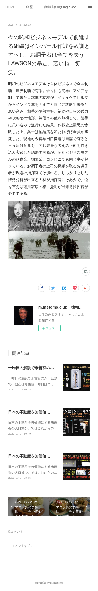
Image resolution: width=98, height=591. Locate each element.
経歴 (29, 6)
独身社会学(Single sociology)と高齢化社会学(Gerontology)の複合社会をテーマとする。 (60, 6)
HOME (10, 6)
